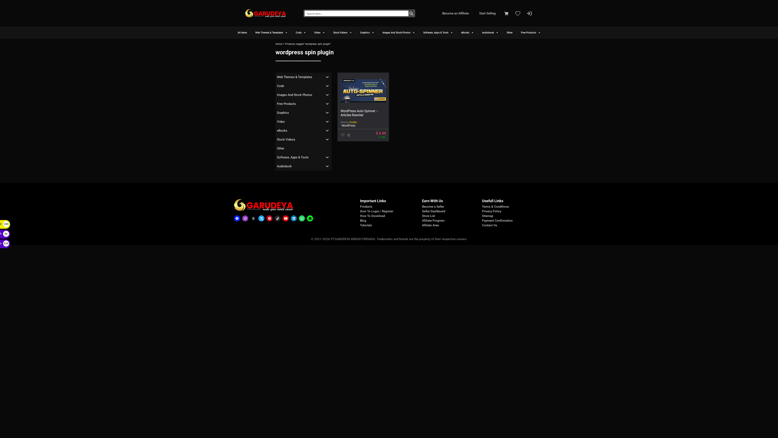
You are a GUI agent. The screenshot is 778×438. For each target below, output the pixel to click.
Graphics (365, 32)
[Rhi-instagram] (245, 218)
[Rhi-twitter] (261, 218)
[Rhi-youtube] (286, 218)
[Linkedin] (294, 218)
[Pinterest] (269, 218)
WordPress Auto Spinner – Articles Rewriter (359, 113)
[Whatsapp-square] (310, 218)
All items (242, 32)
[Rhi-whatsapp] (302, 218)
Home (279, 44)
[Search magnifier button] (411, 13)
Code (298, 32)
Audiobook (488, 32)
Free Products (528, 32)
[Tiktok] (278, 218)
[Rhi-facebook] (237, 218)
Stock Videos (340, 32)
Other (510, 32)
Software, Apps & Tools (435, 32)
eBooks (465, 32)
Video (317, 32)
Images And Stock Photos (396, 32)
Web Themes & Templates (269, 32)
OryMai (353, 122)
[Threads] (253, 218)
